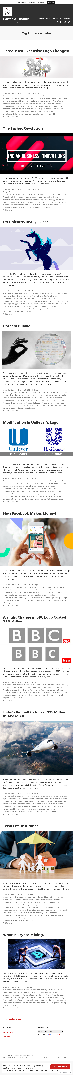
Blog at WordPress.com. (22, 1055)
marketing (39, 595)
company (6, 104)
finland (49, 106)
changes (47, 101)
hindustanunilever (9, 494)
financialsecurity (47, 400)
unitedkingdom (23, 114)
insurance (40, 910)
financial (42, 104)
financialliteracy (23, 106)
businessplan (19, 194)
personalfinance (60, 304)
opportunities (37, 405)
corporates (15, 104)
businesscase (44, 192)
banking (34, 98)
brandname (63, 98)
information (31, 910)
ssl (47, 111)
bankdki (61, 481)
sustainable (7, 499)
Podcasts (57, 18)
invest (59, 910)
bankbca (40, 481)
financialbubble (52, 395)
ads (6, 587)
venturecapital (59, 309)
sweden (51, 111)
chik (32, 194)
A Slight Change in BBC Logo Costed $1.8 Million (34, 619)
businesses (54, 192)
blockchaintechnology (11, 992)
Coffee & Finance (16, 19)
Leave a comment (11, 116)
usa (41, 114)
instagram (58, 592)
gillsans (22, 692)
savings (5, 408)
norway (21, 111)
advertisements (39, 96)
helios (13, 109)
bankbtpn (53, 481)
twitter (59, 600)
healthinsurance (9, 910)
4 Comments (9, 700)
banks (40, 897)
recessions (58, 405)
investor (54, 804)
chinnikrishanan (39, 194)
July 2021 (7, 1037)
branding (54, 98)
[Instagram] (57, 21)
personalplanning (47, 915)
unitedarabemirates (10, 114)
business (34, 101)
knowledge (34, 109)
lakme (43, 494)
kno (30, 1003)
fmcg (5, 202)
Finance (22, 104)
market (18, 695)
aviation (65, 796)
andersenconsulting (10, 98)
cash (37, 992)
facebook (19, 590)
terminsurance (51, 918)
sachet (37, 205)
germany (6, 109)
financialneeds (20, 200)
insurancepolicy (50, 910)
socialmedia (28, 600)
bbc (38, 685)
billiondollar (49, 293)
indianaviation (30, 804)
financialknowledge (10, 106)
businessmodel (8, 194)
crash (54, 392)
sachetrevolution (47, 205)
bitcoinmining (42, 990)
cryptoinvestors (20, 995)
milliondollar (48, 109)
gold (32, 1000)
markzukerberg (39, 598)
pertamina (30, 496)
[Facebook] (61, 21)
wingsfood (62, 499)
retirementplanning (18, 918)
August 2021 (8, 1032)
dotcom (6, 395)
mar (28, 595)
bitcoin (33, 990)
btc (21, 992)
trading (63, 1003)
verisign (46, 114)
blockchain (58, 990)
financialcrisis (63, 395)
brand (48, 98)
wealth (52, 114)
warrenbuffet (51, 811)
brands (5, 101)
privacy (12, 600)
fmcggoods (12, 202)
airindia (7, 796)
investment (20, 109)
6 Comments (9, 923)
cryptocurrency (8, 995)
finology (52, 200)
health (57, 907)
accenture (8, 96)
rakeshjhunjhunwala (16, 809)
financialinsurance (55, 398)
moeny (30, 304)
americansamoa (58, 96)
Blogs (48, 18)
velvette (49, 207)
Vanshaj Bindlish (10, 93)
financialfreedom (10, 398)
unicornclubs (45, 309)
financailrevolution (9, 197)
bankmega (7, 483)
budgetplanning (57, 897)
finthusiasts (57, 106)
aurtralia (27, 897)
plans (62, 915)
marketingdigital (50, 595)
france (44, 403)
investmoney (57, 692)
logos (41, 109)
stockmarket (51, 306)
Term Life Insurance (21, 825)
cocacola (49, 194)
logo (47, 494)
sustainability (56, 496)
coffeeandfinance (57, 101)
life (46, 912)
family (31, 900)
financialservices (59, 400)
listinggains (16, 304)
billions (40, 98)
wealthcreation (26, 311)
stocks (19, 309)
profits (12, 306)
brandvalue (13, 101)
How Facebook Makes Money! (29, 513)
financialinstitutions (41, 398)
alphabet (8, 293)
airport (26, 796)
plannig (56, 915)
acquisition (17, 96)
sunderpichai (27, 309)
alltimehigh (9, 392)
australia (21, 98)
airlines (13, 796)
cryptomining (32, 995)
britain (50, 483)
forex (20, 1000)
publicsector (48, 695)
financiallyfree (35, 905)
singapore (41, 111)
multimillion (13, 111)
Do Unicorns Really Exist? (25, 221)
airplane (20, 796)
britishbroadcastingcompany (57, 685)
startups (38, 306)
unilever (26, 499)
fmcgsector (21, 202)
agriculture (9, 192)
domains (65, 392)
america (48, 96)
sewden (61, 695)
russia (27, 111)
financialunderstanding (38, 106)
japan (66, 301)
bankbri (46, 481)
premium (6, 918)
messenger (50, 598)
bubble (23, 392)
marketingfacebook (10, 598)
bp (44, 98)
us (41, 207)
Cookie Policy (53, 1070)
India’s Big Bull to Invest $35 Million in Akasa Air (34, 714)
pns (36, 496)
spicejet (42, 809)
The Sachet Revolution (23, 128)
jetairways (7, 806)
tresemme (16, 499)
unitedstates (35, 114)
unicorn (37, 309)
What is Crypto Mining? (24, 934)
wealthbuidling (14, 311)
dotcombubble (15, 395)
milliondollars (58, 109)
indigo (38, 804)
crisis (59, 392)
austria (27, 98)
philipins (6, 306)
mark (32, 595)
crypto (55, 992)
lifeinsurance (52, 912)
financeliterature (32, 104)
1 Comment (9, 210)
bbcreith (44, 685)
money (5, 111)
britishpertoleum (24, 101)
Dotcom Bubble (16, 325)
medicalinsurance (9, 915)
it (9, 405)
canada (40, 101)
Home (41, 18)
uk (33, 309)
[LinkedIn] (65, 21)
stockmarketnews (9, 309)
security (34, 918)
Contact (66, 18)
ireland (27, 109)
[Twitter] (68, 21)
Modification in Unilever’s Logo (30, 422)
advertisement (27, 96)
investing (29, 692)
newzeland (43, 304)
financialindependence (53, 104)
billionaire (12, 799)
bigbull (5, 799)
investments (47, 692)
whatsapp (6, 603)
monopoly (64, 598)
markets (24, 304)
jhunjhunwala (16, 806)
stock (44, 306)
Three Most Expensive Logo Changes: (36, 50)
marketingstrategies (25, 598)
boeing (19, 799)
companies (27, 296)
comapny (26, 486)
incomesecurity (20, 910)
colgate (19, 486)
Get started (51, 2)
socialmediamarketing (42, 600)
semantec (33, 111)
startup (31, 306)
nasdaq (28, 405)
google (45, 301)
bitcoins (50, 990)
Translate (56, 1034)
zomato (35, 311)
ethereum (41, 995)
